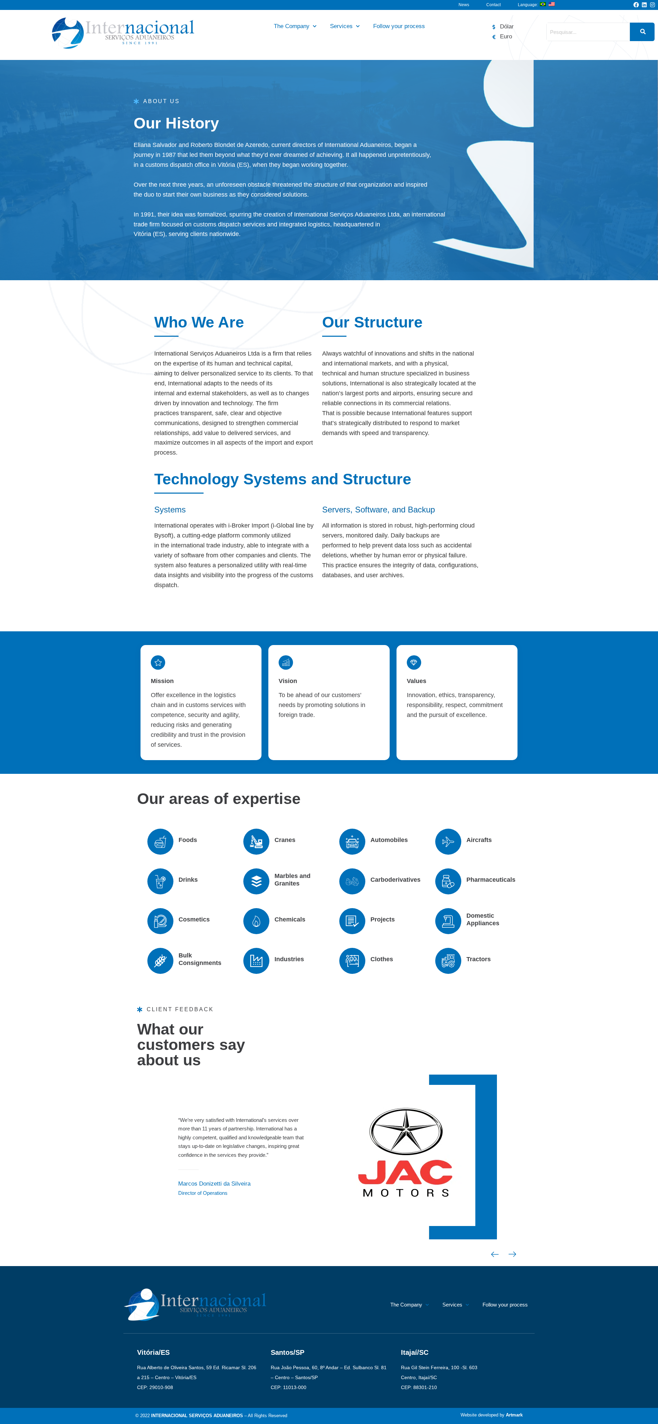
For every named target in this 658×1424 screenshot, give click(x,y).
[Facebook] (636, 5)
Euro (506, 36)
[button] (494, 1255)
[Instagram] (652, 5)
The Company (291, 26)
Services (341, 26)
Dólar (507, 26)
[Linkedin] (644, 5)
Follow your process (399, 26)
